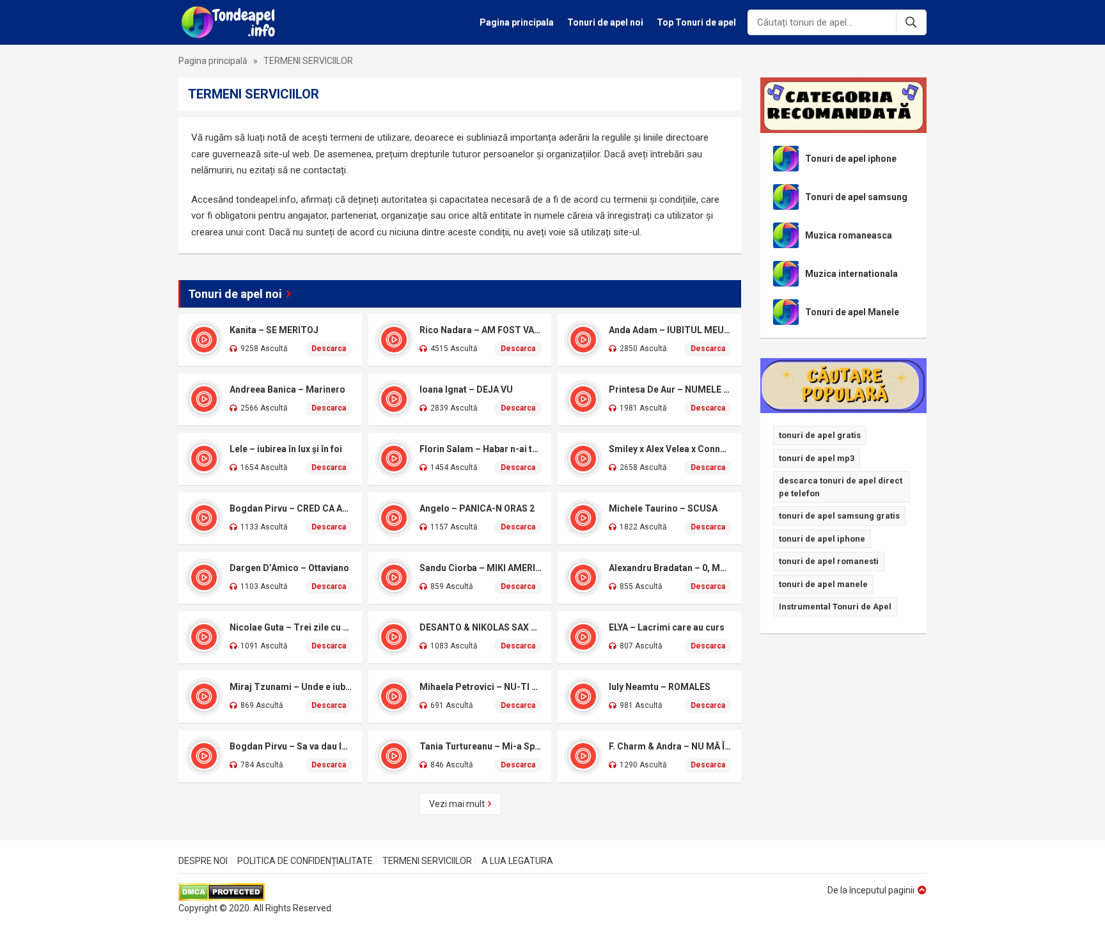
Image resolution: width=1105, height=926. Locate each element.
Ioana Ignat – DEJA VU (466, 389)
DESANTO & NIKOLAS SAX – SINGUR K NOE (480, 627)
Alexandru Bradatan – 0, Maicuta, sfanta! (670, 568)
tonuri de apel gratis (820, 435)
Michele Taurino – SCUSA (663, 508)
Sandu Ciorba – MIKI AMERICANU (480, 568)
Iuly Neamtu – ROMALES (659, 687)
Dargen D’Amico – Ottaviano (289, 568)
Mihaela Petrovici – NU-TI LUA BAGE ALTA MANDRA (480, 687)
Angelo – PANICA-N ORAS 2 (477, 508)
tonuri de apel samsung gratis (839, 516)
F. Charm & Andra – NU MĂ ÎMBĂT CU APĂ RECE (670, 746)
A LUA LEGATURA (517, 861)
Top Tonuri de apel (696, 22)
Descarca (328, 348)
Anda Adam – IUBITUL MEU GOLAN (670, 330)
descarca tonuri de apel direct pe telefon (840, 487)
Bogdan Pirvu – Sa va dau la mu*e (291, 746)
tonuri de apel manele (823, 584)
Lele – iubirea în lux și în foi (286, 449)
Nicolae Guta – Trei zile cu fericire (291, 627)
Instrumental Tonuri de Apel (835, 606)
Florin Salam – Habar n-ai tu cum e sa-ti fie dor (480, 449)
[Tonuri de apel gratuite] (231, 22)
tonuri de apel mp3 (816, 458)
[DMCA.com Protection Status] (255, 892)
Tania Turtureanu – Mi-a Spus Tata (480, 746)
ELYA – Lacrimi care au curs (667, 627)
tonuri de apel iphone (822, 539)
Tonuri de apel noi (605, 22)
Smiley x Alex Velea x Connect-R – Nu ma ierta (670, 449)
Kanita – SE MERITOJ (274, 330)
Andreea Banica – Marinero (287, 389)
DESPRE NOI (203, 861)
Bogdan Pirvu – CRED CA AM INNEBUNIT (291, 508)
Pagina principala (517, 22)
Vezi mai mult (457, 804)
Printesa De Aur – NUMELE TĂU (670, 389)
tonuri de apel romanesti (829, 561)
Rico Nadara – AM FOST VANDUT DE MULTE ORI (480, 330)
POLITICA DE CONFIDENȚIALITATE (305, 861)
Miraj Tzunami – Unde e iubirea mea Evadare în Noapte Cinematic (291, 687)
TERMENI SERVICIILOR (427, 861)
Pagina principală (212, 61)
